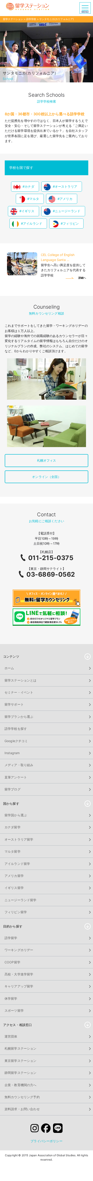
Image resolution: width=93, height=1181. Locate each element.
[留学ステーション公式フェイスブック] (46, 1129)
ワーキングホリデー (19, 950)
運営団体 (11, 1036)
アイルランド (32, 223)
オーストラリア (66, 186)
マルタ (34, 199)
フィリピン (71, 223)
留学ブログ (13, 789)
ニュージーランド (67, 211)
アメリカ (66, 199)
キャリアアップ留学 (19, 986)
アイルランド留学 (17, 864)
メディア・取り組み (19, 765)
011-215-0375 (51, 558)
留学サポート (14, 704)
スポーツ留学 (14, 1010)
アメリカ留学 (14, 876)
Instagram (12, 753)
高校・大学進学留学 (19, 974)
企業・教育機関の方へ (21, 1085)
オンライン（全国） (46, 477)
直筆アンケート (16, 777)
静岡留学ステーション (21, 1073)
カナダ (29, 186)
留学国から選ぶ (16, 815)
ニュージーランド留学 (21, 900)
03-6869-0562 (50, 574)
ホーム (9, 668)
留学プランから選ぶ (19, 716)
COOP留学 (12, 962)
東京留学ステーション (21, 1061)
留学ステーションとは (21, 680)
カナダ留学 (13, 827)
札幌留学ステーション (21, 1048)
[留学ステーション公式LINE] (58, 1129)
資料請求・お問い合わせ (22, 1109)
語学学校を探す (16, 729)
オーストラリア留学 (19, 839)
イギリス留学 (14, 888)
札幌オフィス (46, 460)
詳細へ (82, 277)
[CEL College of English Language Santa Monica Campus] (22, 274)
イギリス (27, 211)
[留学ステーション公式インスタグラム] (34, 1129)
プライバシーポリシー (46, 1141)
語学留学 (11, 938)
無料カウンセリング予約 (22, 1097)
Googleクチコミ (16, 741)
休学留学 (11, 998)
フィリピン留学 (16, 912)
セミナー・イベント (19, 692)
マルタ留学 (13, 851)
